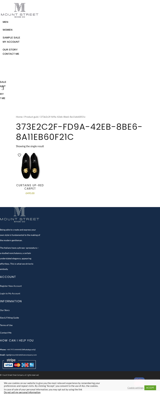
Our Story (5, 310)
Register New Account (11, 286)
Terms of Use (6, 325)
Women (7, 29)
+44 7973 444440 (14, 349)
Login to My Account (10, 293)
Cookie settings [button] (136, 387)
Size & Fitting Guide (9, 317)
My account (11, 41)
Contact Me (11, 54)
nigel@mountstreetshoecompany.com (21, 355)
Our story (10, 49)
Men (5, 22)
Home (19, 116)
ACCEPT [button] (150, 387)
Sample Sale (11, 37)
